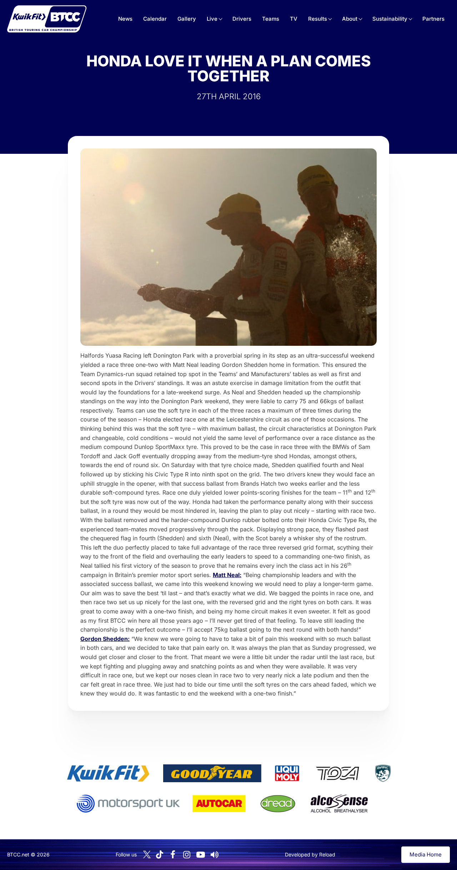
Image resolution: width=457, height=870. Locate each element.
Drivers (241, 18)
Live (212, 18)
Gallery (186, 18)
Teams (270, 18)
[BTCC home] (46, 18)
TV (293, 18)
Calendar (155, 18)
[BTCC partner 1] (108, 773)
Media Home (426, 854)
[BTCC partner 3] (287, 773)
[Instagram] (186, 854)
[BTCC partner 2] (212, 773)
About (349, 18)
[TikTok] (159, 854)
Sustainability (389, 18)
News (125, 18)
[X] (147, 854)
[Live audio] (214, 854)
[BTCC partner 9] (339, 804)
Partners (433, 18)
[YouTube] (200, 854)
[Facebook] (173, 854)
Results (317, 18)
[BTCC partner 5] (383, 773)
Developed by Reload (310, 854)
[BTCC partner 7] (218, 804)
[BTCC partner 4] (337, 773)
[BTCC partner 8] (278, 804)
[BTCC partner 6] (128, 804)
